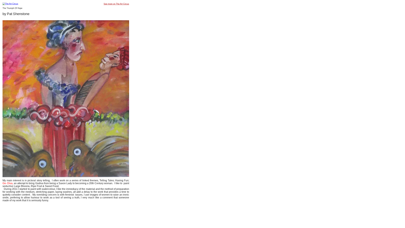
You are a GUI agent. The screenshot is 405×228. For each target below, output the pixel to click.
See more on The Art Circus (116, 4)
